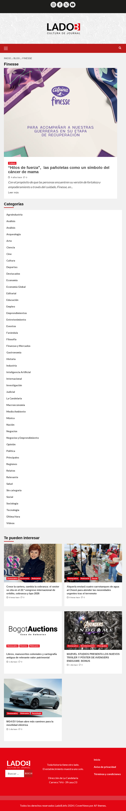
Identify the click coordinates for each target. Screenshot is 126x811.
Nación (10, 424)
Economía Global (16, 286)
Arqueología (13, 234)
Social (9, 496)
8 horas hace (74, 597)
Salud (9, 483)
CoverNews (82, 805)
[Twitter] (66, 5)
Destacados (13, 273)
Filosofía (11, 339)
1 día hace (13, 662)
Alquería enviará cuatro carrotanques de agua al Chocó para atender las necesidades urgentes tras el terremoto (93, 590)
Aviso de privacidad (105, 766)
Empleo (10, 306)
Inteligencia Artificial (18, 372)
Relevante (12, 477)
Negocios (11, 431)
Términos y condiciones (107, 774)
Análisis (10, 221)
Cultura (12, 163)
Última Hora (13, 516)
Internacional (14, 378)
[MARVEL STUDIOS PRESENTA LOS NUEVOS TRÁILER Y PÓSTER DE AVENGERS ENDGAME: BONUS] (93, 630)
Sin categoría (13, 490)
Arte (9, 240)
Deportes (11, 267)
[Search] (120, 48)
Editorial (11, 293)
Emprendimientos (16, 313)
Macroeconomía (15, 404)
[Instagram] (53, 5)
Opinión (11, 444)
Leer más (13, 192)
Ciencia (10, 247)
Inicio (97, 759)
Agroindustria (14, 214)
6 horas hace (14, 597)
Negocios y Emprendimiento (22, 437)
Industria (11, 365)
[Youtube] (72, 5)
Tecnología (12, 509)
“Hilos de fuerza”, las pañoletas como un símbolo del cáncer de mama (58, 169)
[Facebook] (60, 5)
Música (10, 418)
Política (10, 450)
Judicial (10, 391)
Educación (12, 299)
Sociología (12, 503)
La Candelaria (14, 398)
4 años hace (16, 177)
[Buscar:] (14, 773)
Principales (12, 457)
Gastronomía (13, 352)
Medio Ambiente (16, 411)
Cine (9, 253)
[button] (7, 48)
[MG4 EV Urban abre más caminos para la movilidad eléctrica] (33, 698)
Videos (10, 523)
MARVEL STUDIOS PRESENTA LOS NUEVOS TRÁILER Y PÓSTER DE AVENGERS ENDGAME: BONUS (93, 657)
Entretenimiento (16, 319)
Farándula (12, 332)
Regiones (11, 464)
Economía (12, 280)
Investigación (14, 385)
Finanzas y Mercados (18, 345)
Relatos (10, 470)
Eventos (11, 326)
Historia (11, 358)
